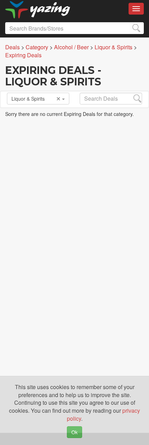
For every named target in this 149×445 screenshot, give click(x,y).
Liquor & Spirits (28, 98)
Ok (74, 432)
